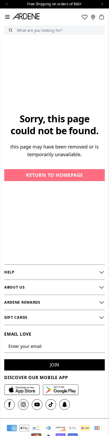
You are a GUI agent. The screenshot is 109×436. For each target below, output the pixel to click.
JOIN (54, 365)
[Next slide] (102, 4)
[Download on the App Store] (22, 389)
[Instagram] (23, 404)
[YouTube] (37, 404)
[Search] (10, 30)
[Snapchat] (64, 404)
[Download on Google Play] (60, 389)
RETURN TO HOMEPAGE (54, 175)
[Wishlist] (84, 17)
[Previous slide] (7, 4)
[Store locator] (93, 17)
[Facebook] (9, 404)
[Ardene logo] (27, 17)
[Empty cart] (101, 17)
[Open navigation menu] (7, 17)
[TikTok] (51, 404)
